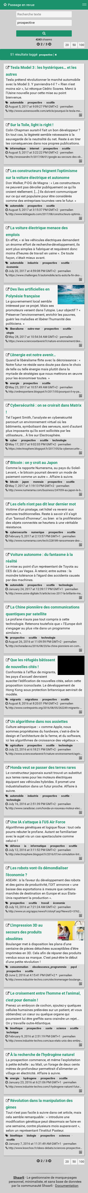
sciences (64, 1135)
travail (45, 903)
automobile (16, 102)
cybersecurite (18, 532)
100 (81, 45)
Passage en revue (21, 5)
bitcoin (14, 481)
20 (67, 45)
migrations (31, 699)
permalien (40, 106)
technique (12, 1032)
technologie (59, 440)
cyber (13, 440)
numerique (37, 532)
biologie (31, 1135)
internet (34, 148)
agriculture (16, 745)
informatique (18, 148)
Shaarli (18, 1177)
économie (12, 267)
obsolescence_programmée (49, 967)
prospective (45, 54)
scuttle (50, 102)
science (61, 1028)
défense (15, 846)
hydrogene (29, 1078)
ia (25, 846)
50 (74, 45)
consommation (19, 967)
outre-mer (34, 328)
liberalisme (16, 328)
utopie (10, 332)
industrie (33, 262)
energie (14, 383)
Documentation (66, 1186)
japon (25, 481)
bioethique (16, 1028)
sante (48, 1028)
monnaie (38, 481)
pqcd (74, 967)
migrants (15, 699)
